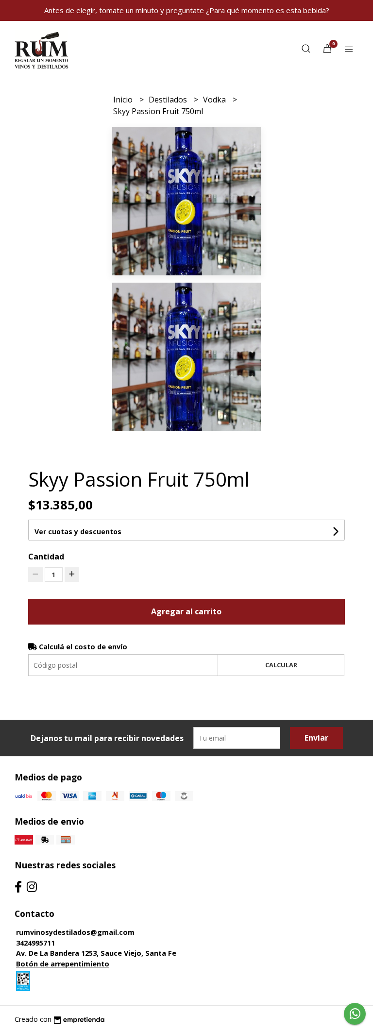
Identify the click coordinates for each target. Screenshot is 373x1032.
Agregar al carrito (186, 611)
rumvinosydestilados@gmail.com (75, 932)
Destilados (169, 99)
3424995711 (35, 942)
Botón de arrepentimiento (62, 963)
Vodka (215, 99)
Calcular (281, 664)
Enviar (316, 737)
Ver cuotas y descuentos (77, 531)
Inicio (124, 99)
